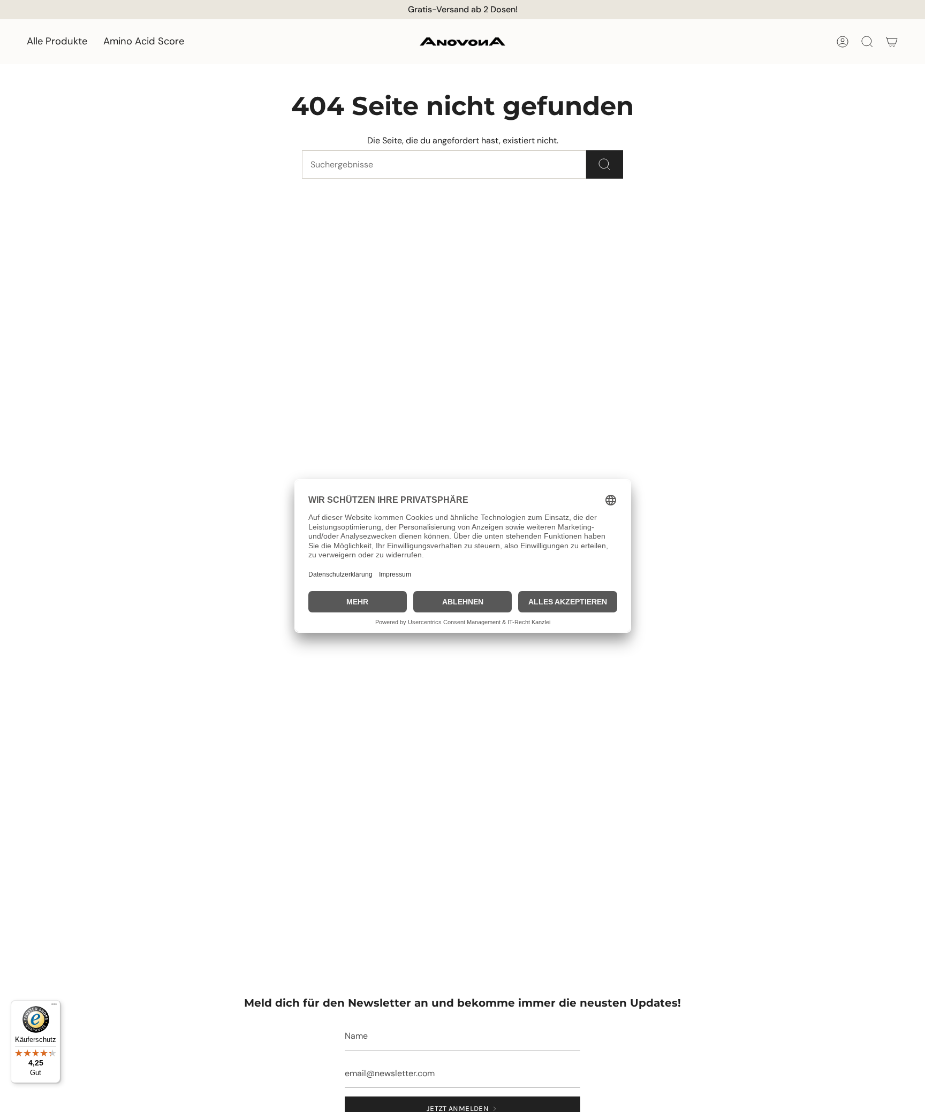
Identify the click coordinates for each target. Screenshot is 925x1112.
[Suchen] (604, 164)
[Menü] (54, 1006)
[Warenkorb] (891, 42)
